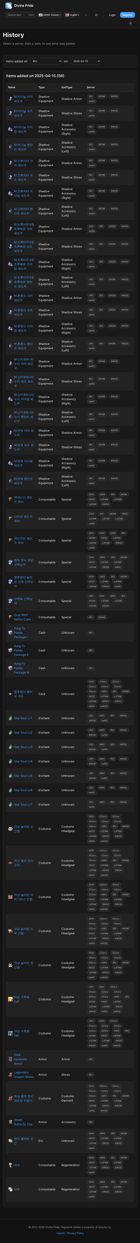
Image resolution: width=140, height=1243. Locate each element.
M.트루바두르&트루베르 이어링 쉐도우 (24, 264)
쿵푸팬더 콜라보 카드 (23, 694)
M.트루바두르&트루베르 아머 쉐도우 (24, 229)
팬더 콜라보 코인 (23, 1141)
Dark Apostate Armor (20, 1059)
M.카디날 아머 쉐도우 (23, 99)
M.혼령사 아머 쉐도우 (23, 298)
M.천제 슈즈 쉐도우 (24, 447)
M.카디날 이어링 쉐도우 (23, 129)
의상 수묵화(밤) (22, 1033)
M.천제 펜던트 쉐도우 (23, 481)
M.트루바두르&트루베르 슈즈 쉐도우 (24, 246)
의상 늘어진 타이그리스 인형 (23, 897)
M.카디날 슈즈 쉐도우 (23, 113)
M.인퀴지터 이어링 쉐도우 (23, 193)
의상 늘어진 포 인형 (23, 829)
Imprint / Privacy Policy (70, 1233)
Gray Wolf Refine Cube (22, 617)
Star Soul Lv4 (23, 761)
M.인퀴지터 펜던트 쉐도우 (23, 211)
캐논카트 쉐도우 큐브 (23, 540)
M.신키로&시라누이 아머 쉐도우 (24, 363)
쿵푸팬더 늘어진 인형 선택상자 (23, 581)
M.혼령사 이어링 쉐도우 (23, 328)
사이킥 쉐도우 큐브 (23, 519)
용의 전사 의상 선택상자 (23, 562)
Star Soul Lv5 (23, 776)
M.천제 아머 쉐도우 (24, 433)
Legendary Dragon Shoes (24, 1075)
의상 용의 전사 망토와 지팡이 (23, 1098)
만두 (17, 1189)
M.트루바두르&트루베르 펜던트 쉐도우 (24, 282)
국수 (17, 1165)
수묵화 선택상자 (23, 601)
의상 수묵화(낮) (22, 999)
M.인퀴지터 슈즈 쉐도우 (23, 177)
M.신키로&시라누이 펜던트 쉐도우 (24, 416)
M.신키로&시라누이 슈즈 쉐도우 (24, 381)
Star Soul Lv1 (23, 718)
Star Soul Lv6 (23, 790)
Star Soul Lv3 (23, 747)
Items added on (17, 61)
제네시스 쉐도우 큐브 (23, 499)
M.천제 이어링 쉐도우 (23, 463)
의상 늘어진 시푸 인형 (23, 931)
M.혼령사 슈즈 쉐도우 (23, 312)
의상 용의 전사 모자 (23, 863)
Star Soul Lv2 (23, 732)
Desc (31, 14)
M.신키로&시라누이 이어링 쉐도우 (24, 399)
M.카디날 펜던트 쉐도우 (23, 147)
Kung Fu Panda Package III (21, 668)
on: (66, 61)
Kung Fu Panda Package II (21, 650)
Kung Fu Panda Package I (21, 632)
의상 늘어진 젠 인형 (23, 965)
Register (127, 14)
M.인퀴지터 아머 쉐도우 (23, 163)
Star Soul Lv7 (23, 804)
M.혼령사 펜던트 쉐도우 (23, 346)
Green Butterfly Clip (23, 1122)
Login (112, 14)
